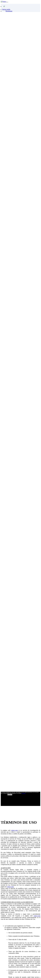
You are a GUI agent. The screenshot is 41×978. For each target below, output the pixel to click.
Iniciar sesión (6, 9)
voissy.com (14, 830)
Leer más (23, 793)
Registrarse (9, 11)
